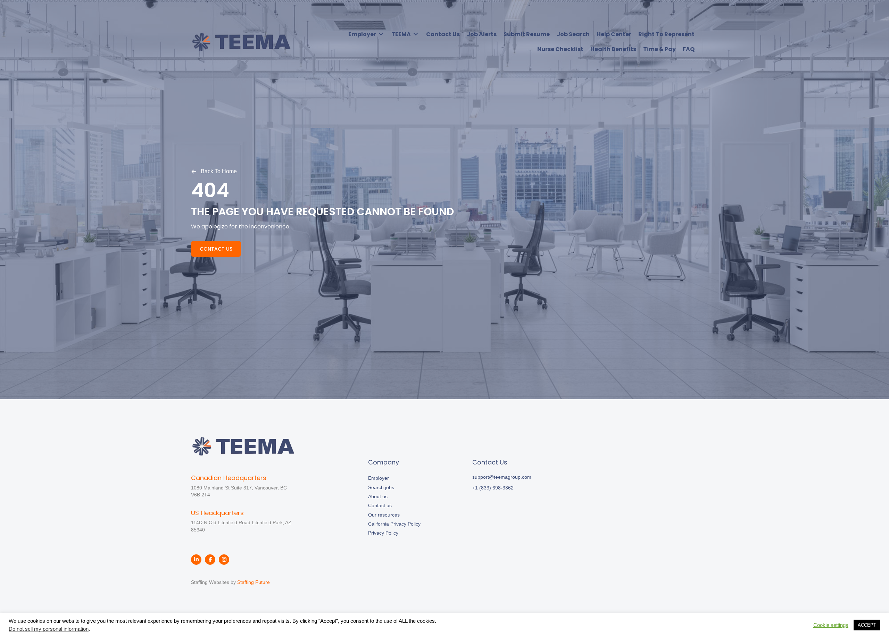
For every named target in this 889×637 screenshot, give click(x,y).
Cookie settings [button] (830, 625)
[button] (214, 171)
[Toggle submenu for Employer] (381, 34)
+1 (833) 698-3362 (493, 488)
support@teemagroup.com (501, 477)
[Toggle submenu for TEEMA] (416, 34)
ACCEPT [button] (867, 625)
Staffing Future (253, 582)
